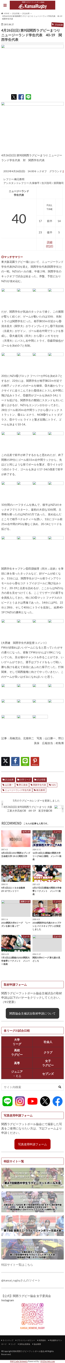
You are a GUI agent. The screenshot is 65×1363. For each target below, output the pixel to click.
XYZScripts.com (47, 1361)
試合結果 (9, 779)
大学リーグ (25, 779)
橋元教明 (40, 790)
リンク (13, 1344)
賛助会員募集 (24, 1344)
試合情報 (41, 779)
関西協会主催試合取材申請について (32, 1013)
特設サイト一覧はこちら (17, 1264)
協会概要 (37, 1344)
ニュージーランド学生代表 (18, 790)
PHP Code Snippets (19, 1361)
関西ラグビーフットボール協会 (31, 1351)
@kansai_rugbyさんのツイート (20, 1280)
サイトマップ (8, 1340)
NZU (53, 784)
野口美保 (23, 784)
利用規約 (42, 1340)
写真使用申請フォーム (32, 1144)
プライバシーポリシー (26, 1340)
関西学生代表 (39, 784)
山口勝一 (9, 784)
